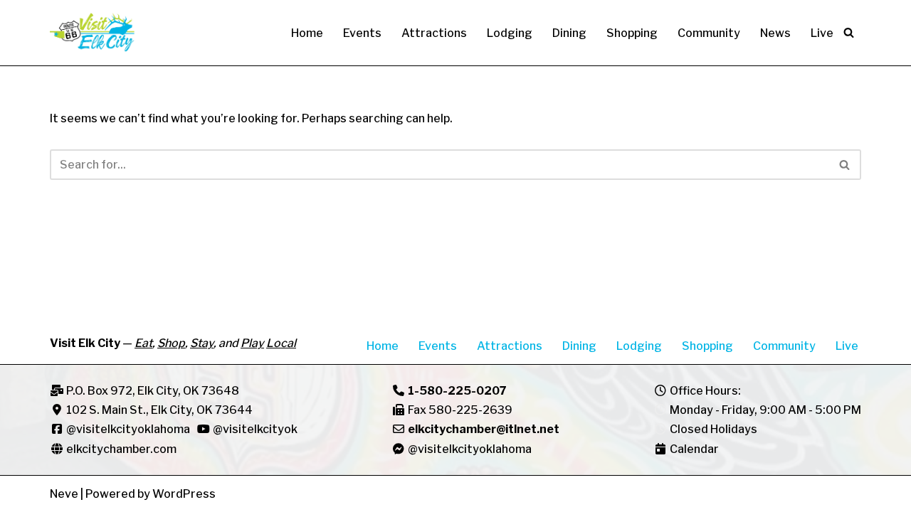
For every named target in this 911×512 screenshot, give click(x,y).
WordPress (184, 494)
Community (709, 33)
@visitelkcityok (254, 429)
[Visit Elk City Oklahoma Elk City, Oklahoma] (92, 33)
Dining (569, 33)
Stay (202, 343)
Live (822, 33)
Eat (143, 343)
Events (362, 33)
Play (252, 343)
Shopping (632, 33)
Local (281, 343)
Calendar (694, 449)
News (775, 33)
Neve (64, 494)
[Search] (848, 32)
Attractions (434, 33)
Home (307, 33)
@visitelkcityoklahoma (128, 429)
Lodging (509, 33)
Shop (171, 343)
